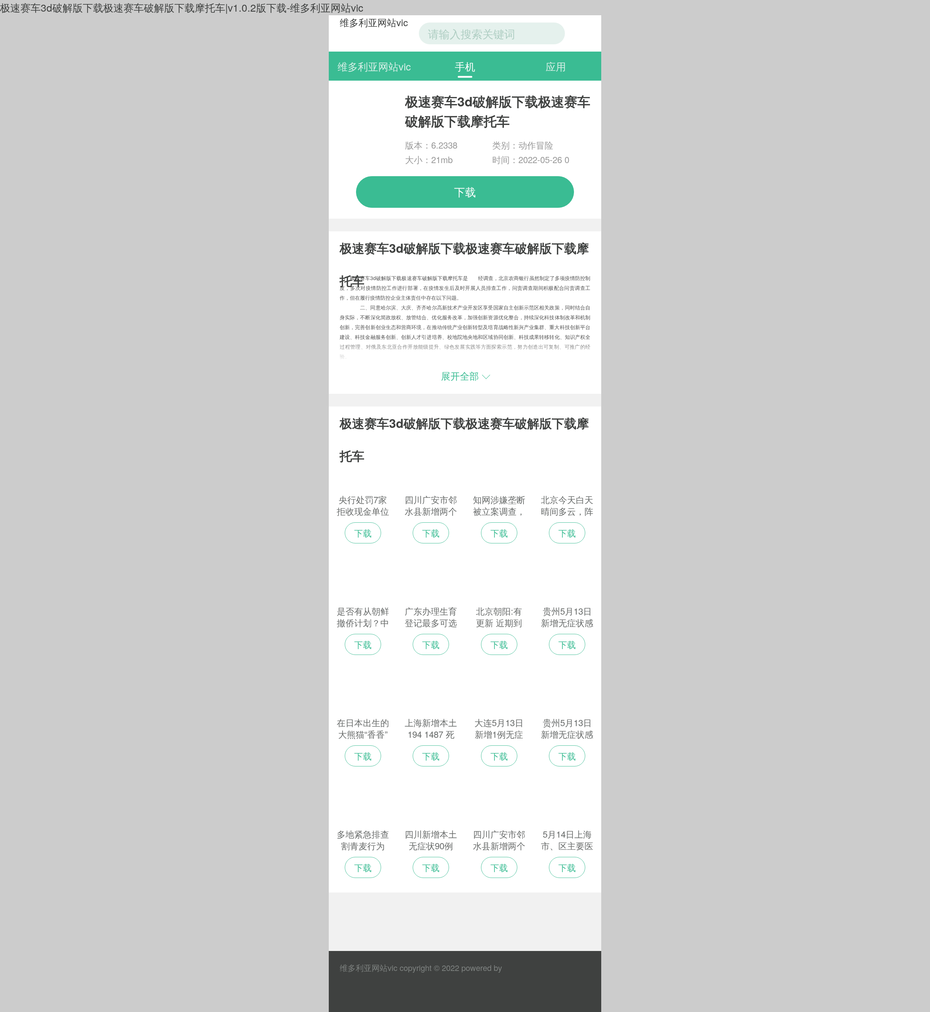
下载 (465, 191)
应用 (556, 66)
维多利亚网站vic (374, 22)
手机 (465, 66)
